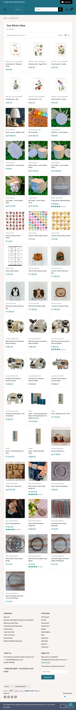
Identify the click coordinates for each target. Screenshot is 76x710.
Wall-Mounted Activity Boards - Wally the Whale (37, 342)
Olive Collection (33, 268)
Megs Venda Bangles (34, 483)
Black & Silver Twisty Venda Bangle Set (36, 487)
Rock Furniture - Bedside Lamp (15, 132)
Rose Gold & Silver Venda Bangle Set (58, 524)
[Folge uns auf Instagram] (12, 697)
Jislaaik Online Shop (34, 129)
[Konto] (67, 9)
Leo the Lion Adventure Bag (59, 306)
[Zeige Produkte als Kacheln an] (65, 35)
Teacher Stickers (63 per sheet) (38, 235)
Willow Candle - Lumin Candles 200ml (37, 166)
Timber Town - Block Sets (13, 486)
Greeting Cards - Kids (12, 99)
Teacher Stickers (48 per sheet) (13, 237)
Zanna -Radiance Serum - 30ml (60, 413)
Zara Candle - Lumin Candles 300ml (59, 166)
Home (5, 18)
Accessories (45, 626)
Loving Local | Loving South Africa (14, 2)
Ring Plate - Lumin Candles (59, 132)
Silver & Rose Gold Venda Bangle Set (35, 524)
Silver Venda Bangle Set (13, 523)
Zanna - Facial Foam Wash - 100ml (36, 452)
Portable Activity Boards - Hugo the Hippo (59, 379)
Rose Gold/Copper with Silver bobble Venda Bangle (60, 560)
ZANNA (30, 411)
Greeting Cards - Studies (58, 64)
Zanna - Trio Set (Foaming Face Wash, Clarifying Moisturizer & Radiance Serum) (37, 416)
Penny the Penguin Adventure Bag (15, 307)
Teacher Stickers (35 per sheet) (60, 235)
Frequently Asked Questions (13, 626)
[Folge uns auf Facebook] (5, 697)
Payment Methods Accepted (13, 641)
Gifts (42, 635)
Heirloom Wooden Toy (57, 451)
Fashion (43, 629)
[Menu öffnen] (5, 9)
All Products (45, 617)
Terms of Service (9, 635)
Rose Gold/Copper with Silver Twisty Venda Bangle (14, 597)
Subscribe (68, 2)
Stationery (44, 638)
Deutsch (7, 686)
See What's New (13, 18)
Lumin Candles (55, 129)
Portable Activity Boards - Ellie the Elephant (15, 415)
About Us (7, 617)
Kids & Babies (45, 632)
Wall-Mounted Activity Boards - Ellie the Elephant (60, 342)
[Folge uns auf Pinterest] (15, 697)
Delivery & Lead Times (11, 623)
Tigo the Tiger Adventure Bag (37, 271)
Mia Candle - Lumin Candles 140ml (36, 201)
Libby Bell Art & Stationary (14, 61)
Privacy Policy (8, 629)
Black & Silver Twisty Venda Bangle (14, 560)
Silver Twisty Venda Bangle (59, 486)
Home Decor (45, 623)
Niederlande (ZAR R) (20, 686)
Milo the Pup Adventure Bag (36, 306)
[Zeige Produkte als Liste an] (68, 35)
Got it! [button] (67, 706)
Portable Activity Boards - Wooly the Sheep (14, 379)
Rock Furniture (10, 129)
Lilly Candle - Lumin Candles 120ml (14, 201)
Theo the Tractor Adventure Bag (59, 272)
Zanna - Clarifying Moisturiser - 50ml (15, 452)
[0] (71, 9)
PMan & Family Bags (57, 198)
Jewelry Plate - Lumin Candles (15, 165)
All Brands (44, 641)
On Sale (43, 620)
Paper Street (10, 233)
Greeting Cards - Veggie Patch (37, 64)
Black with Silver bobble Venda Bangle (37, 560)
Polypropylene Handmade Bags (60, 200)
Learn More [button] (6, 707)
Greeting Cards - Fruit (35, 99)
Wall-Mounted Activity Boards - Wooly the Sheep (15, 342)
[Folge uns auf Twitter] (8, 697)
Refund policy (8, 638)
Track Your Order (9, 632)
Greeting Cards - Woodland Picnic (14, 65)
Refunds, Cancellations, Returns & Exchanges (19, 620)
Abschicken (48, 677)
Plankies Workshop (57, 448)
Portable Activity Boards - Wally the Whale (36, 379)
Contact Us (44, 647)
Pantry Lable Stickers (12, 271)
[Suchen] (60, 9)
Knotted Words (32, 132)
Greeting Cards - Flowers (58, 99)
